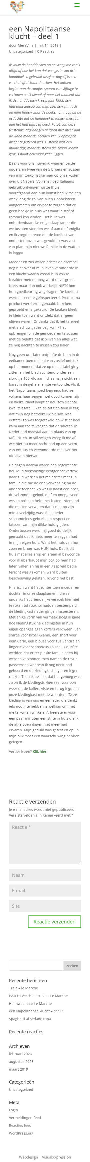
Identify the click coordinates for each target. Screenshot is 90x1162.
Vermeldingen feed (25, 1117)
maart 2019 (18, 1069)
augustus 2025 (21, 1061)
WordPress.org (21, 1133)
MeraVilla (26, 45)
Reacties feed (20, 1125)
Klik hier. (40, 751)
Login (13, 1110)
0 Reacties (45, 51)
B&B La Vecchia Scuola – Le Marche (38, 995)
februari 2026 (20, 1053)
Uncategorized (21, 51)
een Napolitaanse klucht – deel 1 (36, 1011)
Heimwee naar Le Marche (30, 1003)
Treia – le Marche (23, 988)
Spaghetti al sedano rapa (30, 1018)
